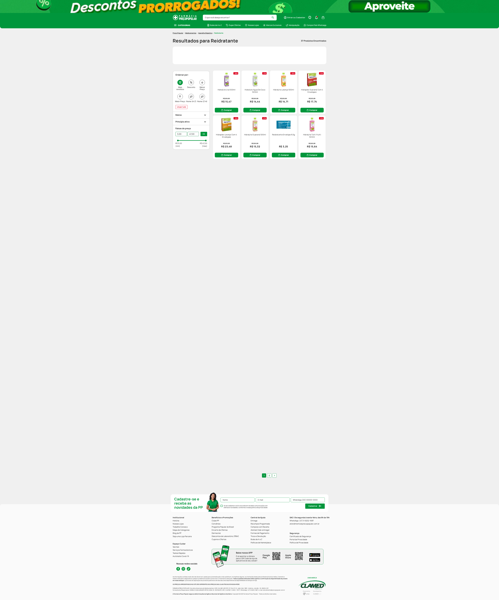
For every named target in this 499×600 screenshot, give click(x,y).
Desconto (191, 87)
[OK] (204, 134)
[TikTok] (188, 569)
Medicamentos (190, 33)
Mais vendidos (180, 88)
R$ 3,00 (178, 143)
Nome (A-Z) (191, 101)
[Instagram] (183, 569)
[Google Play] (315, 555)
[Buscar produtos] (274, 17)
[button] (294, 17)
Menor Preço (202, 88)
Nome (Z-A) (202, 101)
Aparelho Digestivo (205, 33)
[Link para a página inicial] (178, 33)
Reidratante (218, 33)
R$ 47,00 (203, 143)
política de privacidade (259, 507)
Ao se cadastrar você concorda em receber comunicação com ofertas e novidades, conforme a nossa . (246, 506)
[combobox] (240, 17)
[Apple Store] (315, 560)
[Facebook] (178, 569)
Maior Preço (180, 101)
